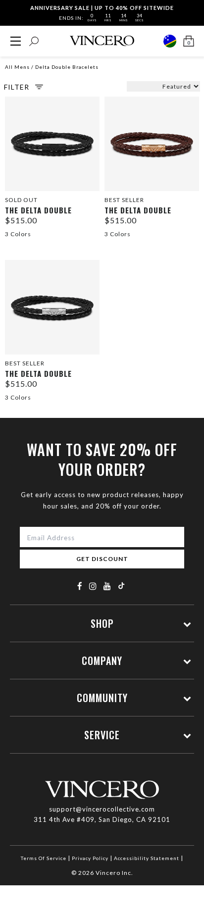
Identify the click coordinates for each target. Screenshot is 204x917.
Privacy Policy (90, 858)
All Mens (17, 67)
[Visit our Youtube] (107, 586)
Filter (16, 87)
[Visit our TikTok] (121, 585)
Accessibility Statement (146, 858)
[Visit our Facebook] (80, 586)
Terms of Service (43, 858)
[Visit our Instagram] (93, 586)
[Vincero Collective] (102, 41)
